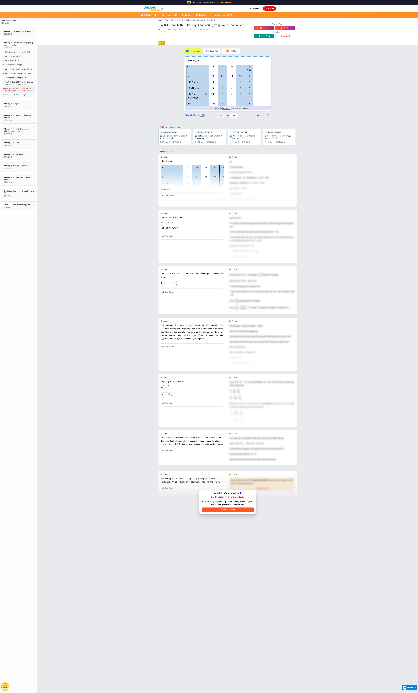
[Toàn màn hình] (268, 115)
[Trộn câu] (263, 115)
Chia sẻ (265, 28)
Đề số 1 (161, 43)
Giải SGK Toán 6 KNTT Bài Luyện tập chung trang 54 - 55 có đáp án (193, 20)
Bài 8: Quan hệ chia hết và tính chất (17, 52)
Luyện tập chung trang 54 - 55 (15, 78)
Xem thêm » (165, 189)
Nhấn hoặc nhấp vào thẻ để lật (229, 108)
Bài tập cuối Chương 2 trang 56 (16, 95)
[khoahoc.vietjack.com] (153, 8)
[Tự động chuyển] (258, 115)
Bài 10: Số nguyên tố (12, 61)
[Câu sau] (234, 115)
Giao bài (286, 28)
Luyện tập (214, 51)
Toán (166, 20)
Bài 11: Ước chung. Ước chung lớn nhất (18, 69)
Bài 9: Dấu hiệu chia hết (13, 56)
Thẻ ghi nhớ (195, 51)
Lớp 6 (160, 20)
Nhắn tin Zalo (412, 688)
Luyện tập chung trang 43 (14, 65)
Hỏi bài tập (5, 688)
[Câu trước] (221, 115)
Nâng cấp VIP (228, 510)
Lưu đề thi (286, 36)
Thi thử (233, 51)
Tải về (265, 36)
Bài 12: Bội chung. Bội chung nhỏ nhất (18, 73)
